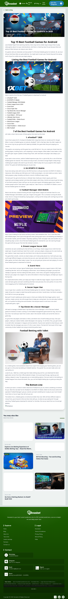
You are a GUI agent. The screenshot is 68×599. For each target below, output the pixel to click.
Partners (5, 542)
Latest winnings (7, 539)
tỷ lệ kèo (27, 585)
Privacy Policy (39, 534)
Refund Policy (39, 536)
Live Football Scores (10, 583)
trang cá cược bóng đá (10, 585)
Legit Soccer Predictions (48, 581)
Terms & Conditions (40, 531)
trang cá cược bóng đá (24, 583)
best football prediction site (21, 581)
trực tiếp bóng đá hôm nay (39, 585)
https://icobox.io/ (45, 583)
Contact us (6, 544)
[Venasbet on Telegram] (59, 597)
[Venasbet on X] (55, 597)
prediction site (57, 583)
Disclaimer (38, 529)
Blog (4, 531)
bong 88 (21, 585)
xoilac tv (51, 585)
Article (9, 28)
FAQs (36, 539)
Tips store (6, 536)
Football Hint (35, 581)
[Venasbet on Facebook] (63, 597)
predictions (35, 583)
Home (4, 529)
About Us (6, 534)
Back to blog (9, 10)
